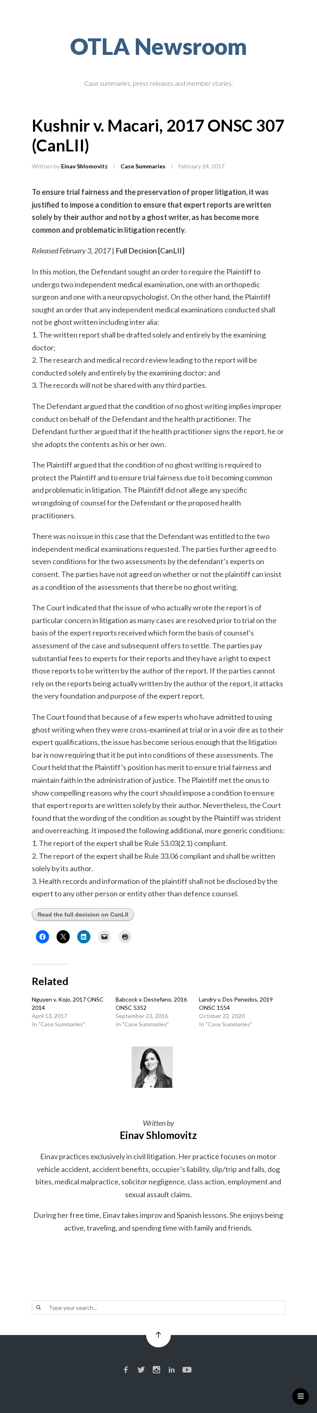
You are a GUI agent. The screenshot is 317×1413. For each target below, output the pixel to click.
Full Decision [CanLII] (150, 250)
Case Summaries (143, 166)
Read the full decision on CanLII (83, 914)
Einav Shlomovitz (84, 166)
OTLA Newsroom (158, 46)
